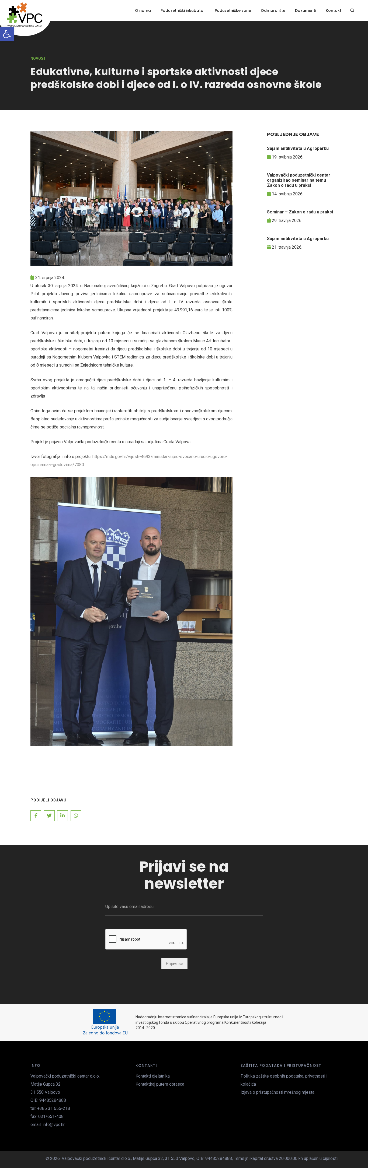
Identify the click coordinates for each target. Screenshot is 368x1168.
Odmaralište (273, 10)
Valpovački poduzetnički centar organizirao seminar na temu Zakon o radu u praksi (298, 180)
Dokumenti (305, 10)
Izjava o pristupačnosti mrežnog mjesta (277, 1092)
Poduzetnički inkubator (183, 10)
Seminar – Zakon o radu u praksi (300, 211)
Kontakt (333, 10)
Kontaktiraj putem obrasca (160, 1084)
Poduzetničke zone (233, 10)
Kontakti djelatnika (153, 1076)
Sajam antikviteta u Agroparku (298, 148)
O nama (143, 10)
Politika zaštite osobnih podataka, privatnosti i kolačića (284, 1080)
